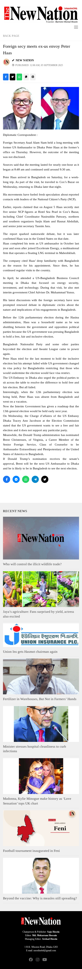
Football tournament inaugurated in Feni (31, 851)
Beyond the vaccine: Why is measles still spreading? (40, 898)
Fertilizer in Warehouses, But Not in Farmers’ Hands (39, 699)
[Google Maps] (51, 960)
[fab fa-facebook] (31, 960)
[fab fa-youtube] (44, 960)
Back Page (11, 35)
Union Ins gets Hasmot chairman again (30, 652)
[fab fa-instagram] (38, 960)
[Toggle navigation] (76, 27)
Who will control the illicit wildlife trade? (32, 564)
